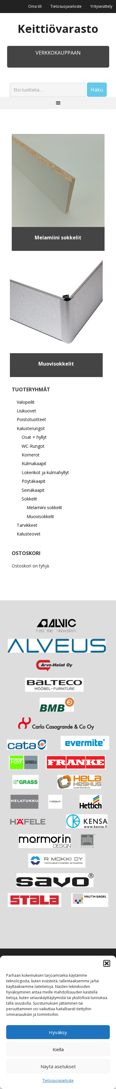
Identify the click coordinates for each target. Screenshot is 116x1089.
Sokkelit (29, 499)
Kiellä (58, 1049)
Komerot (31, 455)
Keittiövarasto (58, 28)
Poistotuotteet (31, 419)
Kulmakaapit (34, 463)
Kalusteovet (29, 534)
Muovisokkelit (40, 516)
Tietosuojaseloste (58, 1080)
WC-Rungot (33, 446)
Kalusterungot (31, 428)
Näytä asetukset (58, 1066)
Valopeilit (26, 402)
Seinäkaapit (33, 490)
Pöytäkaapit (33, 481)
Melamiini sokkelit (44, 507)
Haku (97, 89)
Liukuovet (26, 411)
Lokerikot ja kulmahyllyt (45, 472)
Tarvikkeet (27, 525)
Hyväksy (58, 1032)
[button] (107, 963)
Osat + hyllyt (34, 437)
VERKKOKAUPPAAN (58, 52)
